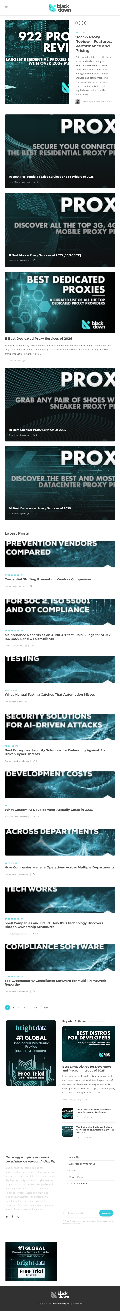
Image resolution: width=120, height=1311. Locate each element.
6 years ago (24, 260)
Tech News (11, 746)
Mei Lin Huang (11, 934)
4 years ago (99, 101)
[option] (60, 62)
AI (6, 805)
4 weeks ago (22, 701)
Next (45, 1008)
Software (11, 690)
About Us (74, 1157)
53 (35, 1007)
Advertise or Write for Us (82, 1163)
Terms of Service (78, 1183)
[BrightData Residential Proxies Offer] (31, 1261)
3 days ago (21, 586)
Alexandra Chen (11, 817)
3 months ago (24, 934)
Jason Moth (14, 260)
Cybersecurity (14, 575)
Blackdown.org (59, 1303)
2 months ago (23, 761)
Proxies (80, 32)
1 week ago (22, 646)
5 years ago (25, 182)
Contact (73, 1170)
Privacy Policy (76, 1176)
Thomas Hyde (87, 101)
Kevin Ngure (14, 182)
